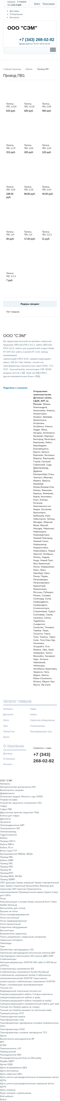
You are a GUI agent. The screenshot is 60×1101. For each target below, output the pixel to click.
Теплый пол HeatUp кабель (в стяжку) (20, 1007)
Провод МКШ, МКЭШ (11, 876)
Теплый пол (9, 731)
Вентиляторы (7, 930)
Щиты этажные (8, 1090)
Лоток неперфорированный (14, 914)
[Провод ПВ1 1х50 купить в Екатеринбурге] (30, 136)
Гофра (33, 708)
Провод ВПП (6, 873)
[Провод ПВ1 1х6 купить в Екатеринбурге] (12, 222)
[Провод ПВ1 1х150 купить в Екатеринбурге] (12, 94)
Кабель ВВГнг (7, 844)
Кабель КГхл (6, 847)
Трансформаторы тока (41, 731)
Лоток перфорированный (13, 921)
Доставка (14, 11)
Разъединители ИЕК (10, 1054)
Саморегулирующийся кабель (16, 994)
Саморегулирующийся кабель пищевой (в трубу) (26, 1000)
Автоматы (8, 708)
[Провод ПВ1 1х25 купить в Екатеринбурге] (12, 177)
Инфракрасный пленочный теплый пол (20, 991)
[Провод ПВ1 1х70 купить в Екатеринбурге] (12, 136)
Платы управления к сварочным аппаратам (23, 936)
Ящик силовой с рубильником (15, 1093)
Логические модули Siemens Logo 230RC (21, 796)
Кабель (33, 714)
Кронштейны (32, 885)
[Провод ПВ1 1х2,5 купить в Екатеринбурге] (48, 222)
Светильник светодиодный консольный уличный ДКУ (27, 952)
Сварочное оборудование (42, 720)
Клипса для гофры (10, 815)
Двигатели (8, 714)
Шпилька (12, 905)
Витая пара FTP (8, 850)
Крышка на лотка (9, 911)
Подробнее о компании (15, 388)
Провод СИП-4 (7, 841)
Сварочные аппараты (11, 940)
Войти (37, 4)
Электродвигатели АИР (12, 825)
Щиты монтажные (9, 1070)
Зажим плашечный (15, 885)
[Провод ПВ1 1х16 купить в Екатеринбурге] (30, 177)
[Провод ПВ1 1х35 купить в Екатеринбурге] (48, 136)
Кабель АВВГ (7, 860)
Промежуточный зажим (31, 892)
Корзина (11, 2)
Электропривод (8, 831)
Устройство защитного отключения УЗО (21, 803)
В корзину (14, 121)
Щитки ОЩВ (6, 1064)
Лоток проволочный (10, 924)
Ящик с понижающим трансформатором (21, 984)
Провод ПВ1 (6, 863)
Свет (5, 726)
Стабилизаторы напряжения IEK (17, 968)
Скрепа (47, 892)
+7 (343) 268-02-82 (36, 39)
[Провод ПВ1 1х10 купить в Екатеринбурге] (48, 177)
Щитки (6, 737)
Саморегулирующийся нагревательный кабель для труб (29, 1003)
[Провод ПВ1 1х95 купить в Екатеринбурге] (48, 94)
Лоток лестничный (9, 917)
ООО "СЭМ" (22, 28)
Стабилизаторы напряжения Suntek (19, 972)
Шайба (3, 905)
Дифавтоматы (7, 793)
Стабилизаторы (37, 726)
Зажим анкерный (25, 882)
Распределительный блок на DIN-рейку (20, 1058)
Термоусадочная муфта (12, 1016)
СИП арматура (8, 882)
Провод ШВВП (7, 879)
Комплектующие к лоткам (13, 901)
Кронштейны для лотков (12, 908)
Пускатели (5, 822)
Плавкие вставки (8, 799)
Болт (47, 901)
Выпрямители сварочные (13, 933)
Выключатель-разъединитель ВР (17, 1039)
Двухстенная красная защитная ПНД (19, 812)
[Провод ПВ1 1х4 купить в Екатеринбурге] (30, 222)
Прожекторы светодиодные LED (17, 949)
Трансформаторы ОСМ (12, 1029)
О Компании (16, 14)
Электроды (6, 943)
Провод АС (6, 870)
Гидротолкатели (8, 834)
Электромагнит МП (10, 828)
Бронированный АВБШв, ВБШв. (16, 854)
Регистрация (49, 4)
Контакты (14, 17)
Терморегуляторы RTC (12, 1013)
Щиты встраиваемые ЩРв (13, 1067)
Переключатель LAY (10, 1048)
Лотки (6, 720)
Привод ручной (8, 1051)
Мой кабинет (6, 1096)
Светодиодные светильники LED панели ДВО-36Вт (26, 956)
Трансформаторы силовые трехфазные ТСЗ (23, 1032)
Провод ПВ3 (6, 866)
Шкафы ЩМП (7, 1061)
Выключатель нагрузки (12, 790)
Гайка (54, 901)
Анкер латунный (36, 901)
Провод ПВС (6, 857)
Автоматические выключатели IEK (18, 787)
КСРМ (3, 1045)
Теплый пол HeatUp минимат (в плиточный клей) (26, 1010)
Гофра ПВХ (6, 809)
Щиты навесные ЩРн (11, 1074)
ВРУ (2, 1042)
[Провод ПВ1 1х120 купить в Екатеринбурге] (30, 94)
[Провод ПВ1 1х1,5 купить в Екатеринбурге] (12, 264)
